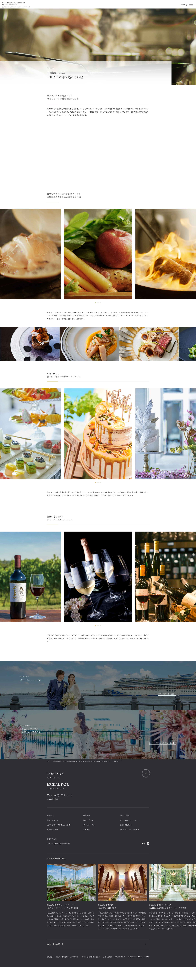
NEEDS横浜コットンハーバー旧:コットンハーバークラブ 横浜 (62, 906)
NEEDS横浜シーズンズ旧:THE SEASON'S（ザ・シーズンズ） (168, 906)
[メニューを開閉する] (191, 4)
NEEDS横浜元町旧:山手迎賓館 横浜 (107, 906)
